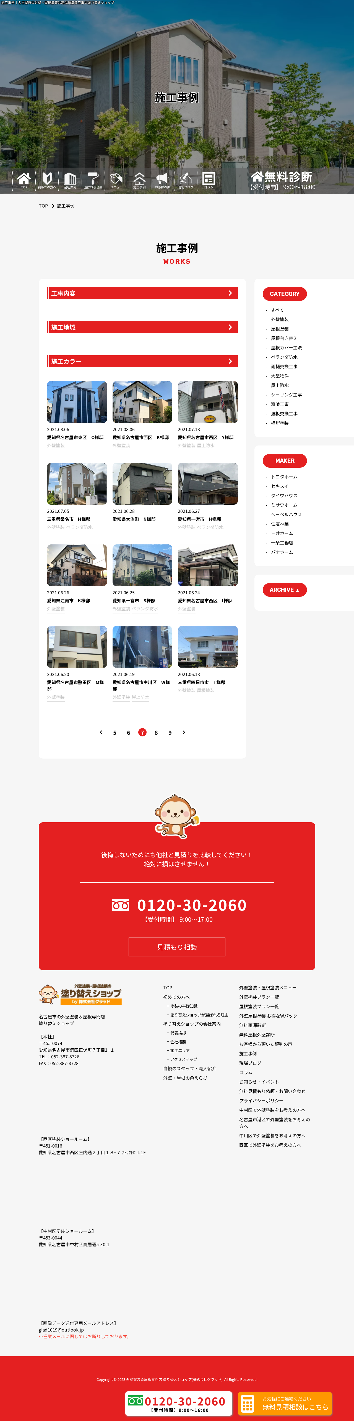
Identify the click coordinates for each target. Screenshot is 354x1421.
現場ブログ (250, 1062)
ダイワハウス (284, 495)
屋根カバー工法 (286, 347)
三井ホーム (282, 533)
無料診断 (288, 176)
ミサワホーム (284, 504)
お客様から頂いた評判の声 (265, 1044)
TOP (167, 987)
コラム (246, 1072)
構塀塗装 (280, 422)
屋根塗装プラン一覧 (259, 1006)
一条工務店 (282, 542)
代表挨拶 (178, 1033)
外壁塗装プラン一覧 (259, 997)
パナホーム (282, 552)
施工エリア (180, 1050)
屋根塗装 (280, 328)
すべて (277, 309)
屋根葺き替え (284, 338)
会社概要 (178, 1041)
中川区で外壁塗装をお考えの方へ (272, 1135)
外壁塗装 (280, 319)
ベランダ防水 (284, 357)
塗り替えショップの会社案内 (192, 1023)
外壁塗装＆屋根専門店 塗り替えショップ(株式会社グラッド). (174, 1379)
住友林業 (280, 523)
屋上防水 (280, 385)
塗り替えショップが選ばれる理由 (199, 1015)
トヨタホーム (284, 476)
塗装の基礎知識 (183, 1006)
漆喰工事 (280, 404)
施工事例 (248, 1053)
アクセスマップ (183, 1059)
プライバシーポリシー (261, 1100)
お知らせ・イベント (259, 1081)
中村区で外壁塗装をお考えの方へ (272, 1110)
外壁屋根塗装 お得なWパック (268, 1015)
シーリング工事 (286, 394)
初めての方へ (176, 997)
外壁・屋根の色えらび (185, 1077)
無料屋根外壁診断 (257, 1034)
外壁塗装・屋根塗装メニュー (268, 987)
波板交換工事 (284, 413)
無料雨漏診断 (252, 1025)
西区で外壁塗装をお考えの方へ (270, 1144)
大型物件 (280, 375)
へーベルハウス (286, 514)
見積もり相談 (177, 947)
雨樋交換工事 (284, 366)
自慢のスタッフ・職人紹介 (189, 1068)
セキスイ (280, 486)
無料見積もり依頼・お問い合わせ (272, 1091)
